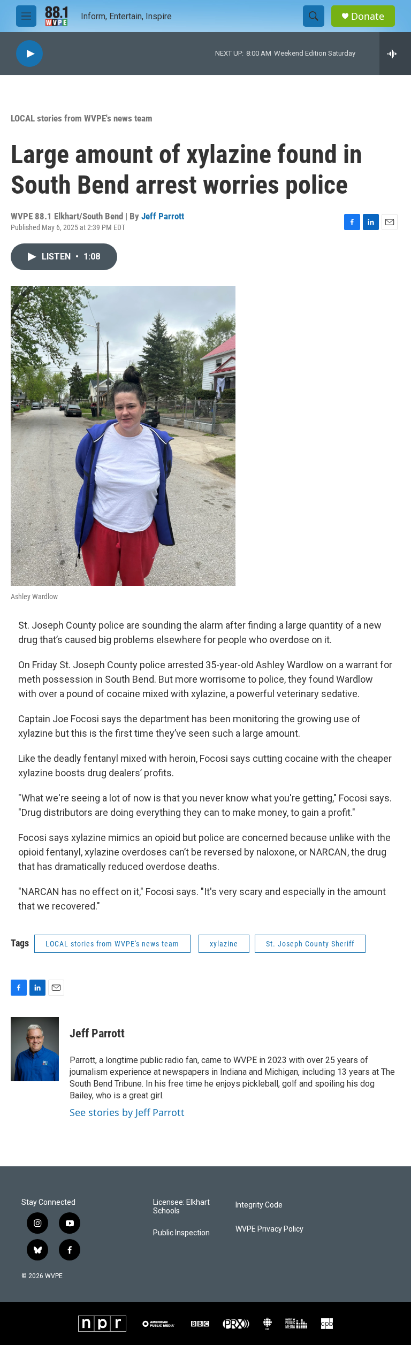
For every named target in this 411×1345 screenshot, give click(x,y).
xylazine (224, 943)
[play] (29, 54)
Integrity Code (259, 1205)
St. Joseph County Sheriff (310, 943)
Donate (367, 16)
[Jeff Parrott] (35, 1049)
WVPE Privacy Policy (269, 1229)
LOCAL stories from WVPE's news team (82, 118)
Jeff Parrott (162, 216)
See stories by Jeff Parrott (127, 1112)
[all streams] (395, 53)
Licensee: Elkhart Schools (181, 1206)
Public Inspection (181, 1233)
